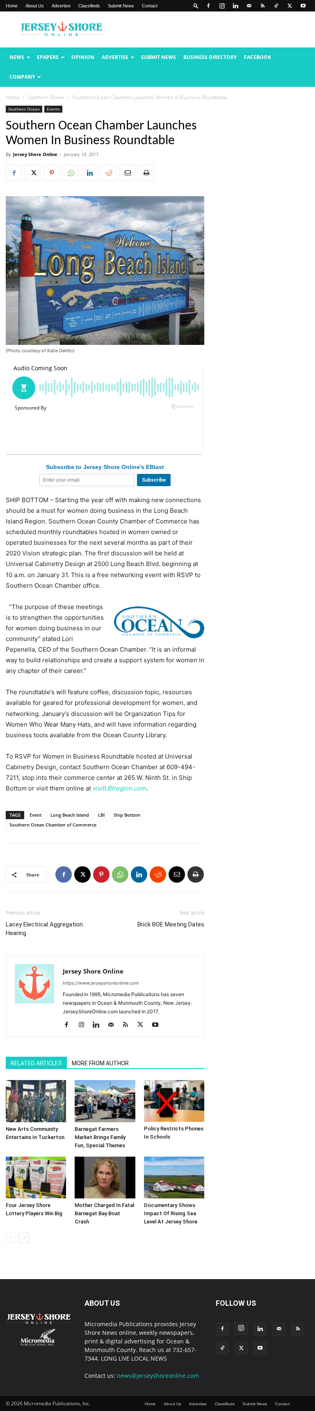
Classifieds (89, 5)
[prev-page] (11, 1238)
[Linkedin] (235, 5)
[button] (196, 5)
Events (53, 109)
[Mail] (249, 5)
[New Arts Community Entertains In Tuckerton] (36, 1101)
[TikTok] (276, 5)
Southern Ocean (45, 97)
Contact (150, 5)
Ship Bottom (127, 815)
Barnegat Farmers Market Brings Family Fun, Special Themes (100, 1137)
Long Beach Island (69, 815)
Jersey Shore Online (35, 154)
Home (12, 5)
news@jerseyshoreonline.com (158, 1375)
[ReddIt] (108, 173)
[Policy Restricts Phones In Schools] (174, 1100)
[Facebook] (208, 5)
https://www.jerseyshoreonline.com (101, 983)
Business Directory (210, 57)
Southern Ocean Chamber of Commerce (52, 825)
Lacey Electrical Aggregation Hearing (44, 929)
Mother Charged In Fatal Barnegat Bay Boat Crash (104, 1213)
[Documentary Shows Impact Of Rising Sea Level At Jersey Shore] (174, 1177)
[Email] (127, 173)
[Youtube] (303, 5)
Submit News (121, 5)
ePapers (48, 57)
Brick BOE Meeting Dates (170, 924)
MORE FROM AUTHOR (100, 1063)
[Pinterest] (51, 173)
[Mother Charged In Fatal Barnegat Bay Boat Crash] (105, 1177)
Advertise (61, 5)
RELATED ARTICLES (36, 1063)
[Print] (146, 173)
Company (22, 76)
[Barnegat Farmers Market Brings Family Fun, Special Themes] (105, 1101)
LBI (101, 815)
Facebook (257, 57)
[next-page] (24, 1238)
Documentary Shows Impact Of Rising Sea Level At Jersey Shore (170, 1213)
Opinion (82, 57)
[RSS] (262, 5)
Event (35, 815)
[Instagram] (222, 5)
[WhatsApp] (70, 173)
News (16, 57)
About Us (34, 5)
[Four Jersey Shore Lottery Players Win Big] (36, 1177)
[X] (289, 5)
